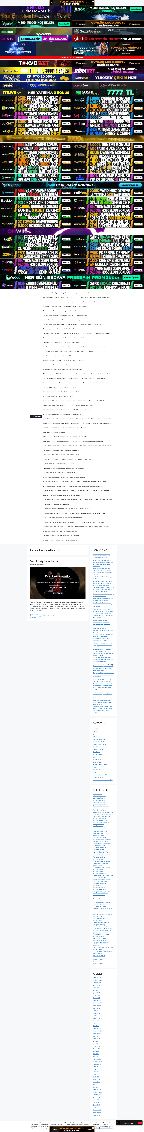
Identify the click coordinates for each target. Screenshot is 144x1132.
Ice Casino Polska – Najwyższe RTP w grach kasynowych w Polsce (60, 297)
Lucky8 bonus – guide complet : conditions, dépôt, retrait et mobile (60, 347)
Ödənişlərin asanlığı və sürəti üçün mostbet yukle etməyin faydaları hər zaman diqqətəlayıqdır (103, 589)
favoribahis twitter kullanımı (98, 932)
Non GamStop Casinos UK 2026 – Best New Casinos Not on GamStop (61, 333)
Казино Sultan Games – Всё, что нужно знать (55, 513)
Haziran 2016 (97, 1112)
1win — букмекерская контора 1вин (81, 293)
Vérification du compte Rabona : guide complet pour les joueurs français (62, 414)
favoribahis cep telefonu (97, 843)
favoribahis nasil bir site (100, 893)
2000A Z (95, 734)
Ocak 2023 (96, 1077)
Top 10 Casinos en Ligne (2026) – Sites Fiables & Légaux (58, 481)
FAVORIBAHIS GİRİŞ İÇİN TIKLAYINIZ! (72, 57)
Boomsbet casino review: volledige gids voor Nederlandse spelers (60, 324)
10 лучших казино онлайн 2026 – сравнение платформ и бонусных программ (64, 477)
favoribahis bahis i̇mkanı (108, 814)
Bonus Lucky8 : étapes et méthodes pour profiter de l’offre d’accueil (61, 378)
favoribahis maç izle (100, 881)
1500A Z (95, 731)
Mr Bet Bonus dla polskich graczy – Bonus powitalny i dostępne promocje (62, 369)
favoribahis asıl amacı (109, 812)
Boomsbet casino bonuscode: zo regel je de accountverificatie (59, 387)
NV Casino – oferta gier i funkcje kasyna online (94, 378)
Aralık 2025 (96, 998)
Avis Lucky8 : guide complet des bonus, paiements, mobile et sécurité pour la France (65, 374)
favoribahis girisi (99, 845)
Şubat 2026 (96, 993)
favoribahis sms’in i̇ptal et (107, 914)
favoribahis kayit (107, 875)
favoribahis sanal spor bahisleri (99, 912)
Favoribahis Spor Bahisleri (100, 918)
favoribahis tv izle (97, 930)
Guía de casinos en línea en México (85, 418)
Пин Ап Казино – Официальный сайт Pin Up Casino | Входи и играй (61, 450)
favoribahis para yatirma (97, 900)
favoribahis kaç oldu (100, 877)
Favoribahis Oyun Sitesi (98, 898)
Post (94, 767)
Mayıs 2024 (96, 1036)
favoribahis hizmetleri (98, 869)
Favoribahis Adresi (100, 810)
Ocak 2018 (96, 1107)
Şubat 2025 (96, 1013)
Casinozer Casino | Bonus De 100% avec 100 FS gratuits (97, 423)
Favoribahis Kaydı (97, 875)
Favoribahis (46, 306)
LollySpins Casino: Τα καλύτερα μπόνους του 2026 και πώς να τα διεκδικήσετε (103, 615)
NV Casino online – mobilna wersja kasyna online (96, 383)
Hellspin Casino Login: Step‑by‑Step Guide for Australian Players (60, 445)
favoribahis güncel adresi (101, 861)
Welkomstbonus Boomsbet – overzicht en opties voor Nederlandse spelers (63, 320)
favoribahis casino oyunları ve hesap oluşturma (102, 839)
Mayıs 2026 (96, 985)
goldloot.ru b (97, 759)
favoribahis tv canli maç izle (102, 928)
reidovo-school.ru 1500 (100, 775)
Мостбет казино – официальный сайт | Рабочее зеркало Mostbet (88, 513)
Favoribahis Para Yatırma (101, 903)
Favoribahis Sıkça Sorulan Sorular (101, 922)
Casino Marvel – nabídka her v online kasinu (94, 302)
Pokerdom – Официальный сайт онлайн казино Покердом (96, 445)
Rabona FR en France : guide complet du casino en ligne (58, 418)
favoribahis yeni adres (98, 936)
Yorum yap (34, 617)
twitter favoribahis (98, 959)
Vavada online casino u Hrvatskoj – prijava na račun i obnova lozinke (61, 540)
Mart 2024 (96, 1041)
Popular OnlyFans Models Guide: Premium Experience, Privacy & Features (62, 459)
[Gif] (72, 138)
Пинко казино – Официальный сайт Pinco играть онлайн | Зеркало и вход (63, 454)
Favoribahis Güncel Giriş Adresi (100, 863)
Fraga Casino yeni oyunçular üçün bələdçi (54, 409)
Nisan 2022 (96, 1100)
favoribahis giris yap (98, 849)
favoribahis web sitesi (108, 932)
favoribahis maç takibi (97, 885)
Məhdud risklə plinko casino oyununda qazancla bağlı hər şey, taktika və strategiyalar (103, 555)
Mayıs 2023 (96, 1066)
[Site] (36, 100)
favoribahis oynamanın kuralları (99, 895)
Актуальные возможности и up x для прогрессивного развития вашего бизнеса (103, 645)
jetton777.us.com (98, 762)
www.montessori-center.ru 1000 (102, 780)
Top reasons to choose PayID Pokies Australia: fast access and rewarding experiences (103, 659)
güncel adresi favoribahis (102, 951)
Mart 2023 (96, 1072)
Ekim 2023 (96, 1054)
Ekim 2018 (96, 1102)
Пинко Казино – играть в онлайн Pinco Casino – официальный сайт (61, 391)
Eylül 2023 (96, 1056)
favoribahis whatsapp (101, 934)
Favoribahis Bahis (98, 814)
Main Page (88, 459)
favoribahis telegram (99, 924)
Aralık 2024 (96, 1018)
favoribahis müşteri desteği (99, 889)
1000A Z (95, 729)
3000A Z (95, 736)
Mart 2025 (96, 1010)
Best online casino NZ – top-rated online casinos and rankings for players (62, 517)
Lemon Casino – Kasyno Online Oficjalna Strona (80, 405)
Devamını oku (39, 610)
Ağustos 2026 (97, 977)
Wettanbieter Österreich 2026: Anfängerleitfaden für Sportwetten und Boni (103, 630)
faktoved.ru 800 (98, 749)
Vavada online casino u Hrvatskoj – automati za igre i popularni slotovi (61, 302)
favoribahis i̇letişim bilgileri (99, 873)
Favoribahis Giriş (56, 306)
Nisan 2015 (96, 1115)
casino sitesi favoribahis (99, 804)
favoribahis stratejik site (97, 920)
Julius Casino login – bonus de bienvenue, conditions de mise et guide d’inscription (65, 436)
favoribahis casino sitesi (100, 841)
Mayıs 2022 (96, 1097)
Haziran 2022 (97, 1094)
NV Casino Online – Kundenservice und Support (56, 504)
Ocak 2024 (96, 1046)
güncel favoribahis (97, 953)
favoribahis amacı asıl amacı (98, 812)
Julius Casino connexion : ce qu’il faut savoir (55, 432)
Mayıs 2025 (96, 1008)
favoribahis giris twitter (99, 847)
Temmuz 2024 (97, 1031)
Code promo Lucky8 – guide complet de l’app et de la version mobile (61, 342)
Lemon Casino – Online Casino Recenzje (54, 405)
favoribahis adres (104, 806)
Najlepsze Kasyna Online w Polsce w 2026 (92, 324)
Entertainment (97, 747)
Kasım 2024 (96, 1021)
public (95, 772)
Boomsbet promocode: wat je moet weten (75, 306)
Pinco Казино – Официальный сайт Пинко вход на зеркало (94, 490)
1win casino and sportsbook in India (98, 400)
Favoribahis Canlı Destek (100, 833)
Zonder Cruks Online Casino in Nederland (79, 409)
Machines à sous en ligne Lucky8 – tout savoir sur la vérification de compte (63, 360)
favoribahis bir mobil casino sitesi (99, 818)
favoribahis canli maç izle (99, 827)
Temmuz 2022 (97, 1092)
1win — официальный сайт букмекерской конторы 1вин (58, 396)
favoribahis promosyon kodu (102, 909)
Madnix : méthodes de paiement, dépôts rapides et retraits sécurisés (61, 423)
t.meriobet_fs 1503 (98, 777)
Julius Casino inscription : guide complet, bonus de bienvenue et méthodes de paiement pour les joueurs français (73, 441)
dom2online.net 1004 (99, 744)
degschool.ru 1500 (98, 742)
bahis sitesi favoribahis (99, 796)
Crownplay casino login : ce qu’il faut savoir (54, 463)
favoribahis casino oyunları (99, 837)
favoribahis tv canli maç (100, 926)
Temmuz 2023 (97, 1061)
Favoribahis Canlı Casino (100, 831)
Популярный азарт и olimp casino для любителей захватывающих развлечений (103, 674)
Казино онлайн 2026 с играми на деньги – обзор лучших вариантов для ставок (64, 400)
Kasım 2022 (96, 1082)
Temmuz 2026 (97, 980)
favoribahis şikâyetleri (97, 945)
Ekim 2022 (96, 1084)
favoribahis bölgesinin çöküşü (98, 824)
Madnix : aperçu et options (105, 418)
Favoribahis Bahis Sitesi (101, 816)
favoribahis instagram (98, 871)
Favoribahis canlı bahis (99, 830)
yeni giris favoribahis (98, 963)
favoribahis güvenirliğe (97, 865)
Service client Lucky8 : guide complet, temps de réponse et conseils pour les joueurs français (68, 351)
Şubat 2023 (96, 1074)
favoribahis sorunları (98, 916)
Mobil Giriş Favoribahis (44, 561)
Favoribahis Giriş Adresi (101, 855)
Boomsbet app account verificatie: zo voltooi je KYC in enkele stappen (61, 329)
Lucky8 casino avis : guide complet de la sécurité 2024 (57, 356)
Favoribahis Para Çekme (100, 904)
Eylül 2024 (96, 1026)
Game (95, 757)
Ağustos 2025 (97, 1000)
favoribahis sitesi (97, 914)
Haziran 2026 (97, 982)
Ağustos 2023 (97, 1059)
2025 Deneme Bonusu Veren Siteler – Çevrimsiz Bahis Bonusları (60, 531)
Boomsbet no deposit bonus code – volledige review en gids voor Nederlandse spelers (66, 338)
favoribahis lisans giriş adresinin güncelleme (101, 879)
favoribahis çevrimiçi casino (99, 940)
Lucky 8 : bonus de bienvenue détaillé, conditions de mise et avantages (62, 365)
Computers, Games (99, 739)
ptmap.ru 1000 (97, 770)
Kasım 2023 (96, 1051)
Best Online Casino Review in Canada (53, 526)
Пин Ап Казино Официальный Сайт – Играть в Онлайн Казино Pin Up (61, 535)
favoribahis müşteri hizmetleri (101, 891)
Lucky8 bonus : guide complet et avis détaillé (93, 347)
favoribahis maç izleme (99, 883)
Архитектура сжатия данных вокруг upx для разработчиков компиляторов (102, 702)
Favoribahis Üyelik (99, 938)
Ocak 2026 (96, 995)
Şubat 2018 (96, 1105)
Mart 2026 (96, 990)
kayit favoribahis (99, 956)
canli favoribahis (99, 798)
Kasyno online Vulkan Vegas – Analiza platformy (55, 293)
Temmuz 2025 (97, 1003)
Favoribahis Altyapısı (37, 616)
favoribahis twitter (106, 930)
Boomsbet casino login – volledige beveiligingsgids (96, 333)
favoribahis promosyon (99, 906)
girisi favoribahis (109, 947)
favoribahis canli (98, 826)
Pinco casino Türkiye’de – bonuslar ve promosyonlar (95, 297)
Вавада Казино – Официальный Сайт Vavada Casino (98, 499)
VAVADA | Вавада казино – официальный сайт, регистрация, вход (85, 486)
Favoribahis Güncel (99, 857)
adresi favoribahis (97, 794)
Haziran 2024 (97, 1033)
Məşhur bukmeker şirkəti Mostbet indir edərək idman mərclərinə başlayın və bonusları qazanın (103, 583)
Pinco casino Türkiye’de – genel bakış (101, 374)
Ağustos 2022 (97, 1089)
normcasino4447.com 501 (101, 764)
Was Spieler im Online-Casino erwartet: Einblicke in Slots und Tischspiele (102, 604)
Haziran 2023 (97, 1064)
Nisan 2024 (96, 1038)
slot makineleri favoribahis (98, 957)
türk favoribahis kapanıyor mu (98, 961)
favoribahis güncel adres (99, 859)
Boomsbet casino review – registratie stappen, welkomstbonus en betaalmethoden (65, 315)
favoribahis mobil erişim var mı (99, 887)
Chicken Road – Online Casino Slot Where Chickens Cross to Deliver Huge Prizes (87, 526)
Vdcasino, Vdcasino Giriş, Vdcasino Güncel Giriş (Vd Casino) (59, 490)
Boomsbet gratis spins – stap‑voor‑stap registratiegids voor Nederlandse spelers (64, 311)
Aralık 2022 (96, 1079)
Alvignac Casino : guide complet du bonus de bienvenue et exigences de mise (64, 468)
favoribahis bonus (97, 822)
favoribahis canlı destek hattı (98, 835)
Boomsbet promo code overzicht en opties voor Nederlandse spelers (61, 383)
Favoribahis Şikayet (101, 943)
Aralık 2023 (96, 1049)
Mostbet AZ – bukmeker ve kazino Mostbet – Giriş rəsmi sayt (92, 481)
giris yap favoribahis (98, 949)
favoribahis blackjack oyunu (100, 820)
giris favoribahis (98, 947)
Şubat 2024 (96, 1044)
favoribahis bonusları (106, 822)
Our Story (71, 463)
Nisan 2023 (96, 1069)
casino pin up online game (99, 802)
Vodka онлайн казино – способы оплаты (54, 486)
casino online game (99, 800)
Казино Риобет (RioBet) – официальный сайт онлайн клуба (59, 522)
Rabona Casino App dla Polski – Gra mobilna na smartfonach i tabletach (62, 499)
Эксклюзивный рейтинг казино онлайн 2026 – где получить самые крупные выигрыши (67, 508)
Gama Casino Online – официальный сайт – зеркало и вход (59, 472)
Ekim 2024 (96, 1023)
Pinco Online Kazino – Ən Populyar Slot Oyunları (91, 522)
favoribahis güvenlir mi (101, 867)
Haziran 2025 (97, 1005)
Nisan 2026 (96, 987)
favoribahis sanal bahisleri (98, 910)
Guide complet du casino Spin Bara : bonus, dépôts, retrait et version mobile (63, 495)
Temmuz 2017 (97, 1110)
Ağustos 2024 (97, 1028)
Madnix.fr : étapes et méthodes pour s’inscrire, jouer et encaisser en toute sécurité (65, 427)
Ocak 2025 (96, 1016)
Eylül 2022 (96, 1087)
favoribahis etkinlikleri (107, 843)
